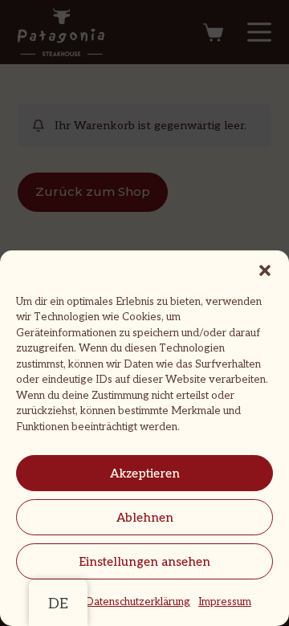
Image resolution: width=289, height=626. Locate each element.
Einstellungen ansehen (144, 562)
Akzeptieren (145, 473)
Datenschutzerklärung (137, 602)
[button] (265, 270)
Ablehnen (144, 517)
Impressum (224, 602)
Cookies (57, 602)
